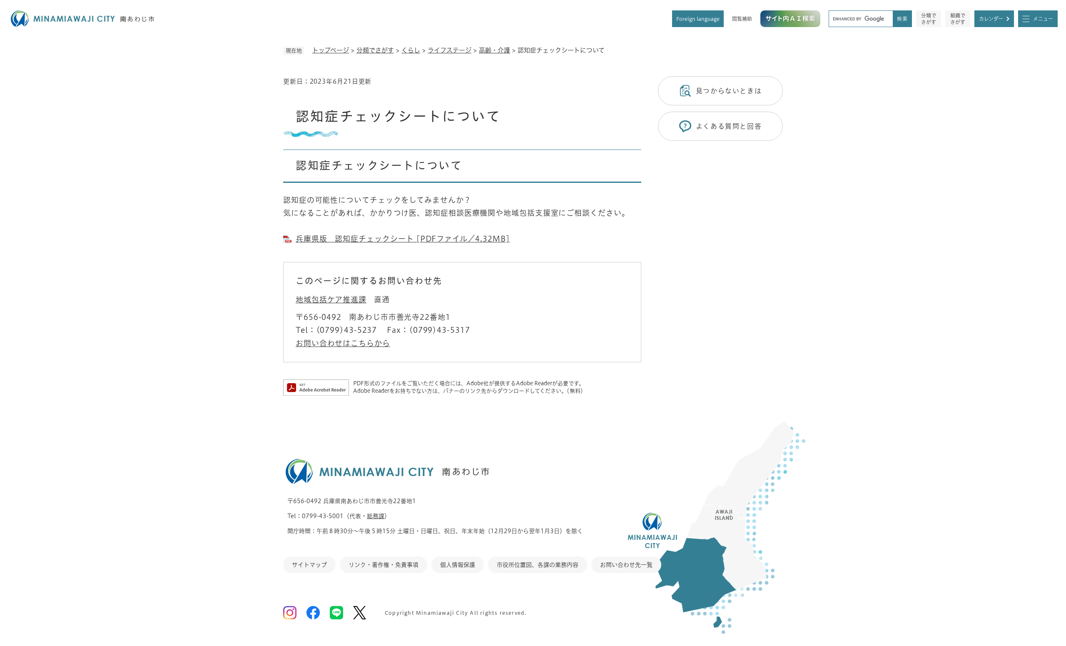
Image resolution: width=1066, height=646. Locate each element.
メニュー (1043, 18)
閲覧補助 (742, 18)
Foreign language (698, 18)
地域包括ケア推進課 (331, 299)
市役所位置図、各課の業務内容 (537, 565)
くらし (410, 50)
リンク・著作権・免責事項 (383, 565)
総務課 (375, 516)
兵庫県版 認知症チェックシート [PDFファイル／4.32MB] (403, 238)
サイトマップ (309, 565)
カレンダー (991, 18)
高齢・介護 (494, 50)
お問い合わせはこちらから (343, 343)
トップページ (330, 50)
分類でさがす (928, 19)
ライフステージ (449, 50)
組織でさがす (957, 19)
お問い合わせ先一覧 (626, 565)
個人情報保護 (457, 565)
